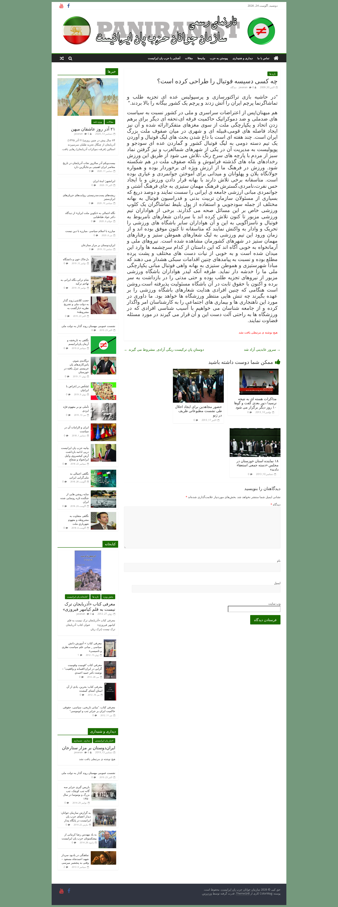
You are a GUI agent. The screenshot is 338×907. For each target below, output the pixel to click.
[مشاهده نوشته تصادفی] (62, 58)
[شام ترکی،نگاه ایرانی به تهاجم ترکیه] (103, 278)
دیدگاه (275, 504)
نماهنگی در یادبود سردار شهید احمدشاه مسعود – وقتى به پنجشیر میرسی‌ (75, 858)
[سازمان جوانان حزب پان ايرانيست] (276, 58)
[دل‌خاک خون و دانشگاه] (103, 257)
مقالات (189, 58)
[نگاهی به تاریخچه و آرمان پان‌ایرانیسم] (103, 338)
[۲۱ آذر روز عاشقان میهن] (88, 80)
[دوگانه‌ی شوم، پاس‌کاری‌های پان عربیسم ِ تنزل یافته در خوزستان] (103, 359)
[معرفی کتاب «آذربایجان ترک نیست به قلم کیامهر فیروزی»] (88, 553)
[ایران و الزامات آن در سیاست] (103, 425)
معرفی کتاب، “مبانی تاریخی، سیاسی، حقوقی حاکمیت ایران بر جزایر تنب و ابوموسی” (89, 709)
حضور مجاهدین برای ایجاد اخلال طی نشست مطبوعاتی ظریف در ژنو (198, 410)
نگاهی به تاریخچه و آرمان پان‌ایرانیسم (78, 342)
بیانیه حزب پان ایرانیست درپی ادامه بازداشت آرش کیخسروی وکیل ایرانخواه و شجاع (75, 453)
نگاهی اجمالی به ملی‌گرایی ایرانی (79, 475)
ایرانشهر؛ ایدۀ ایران (104, 181)
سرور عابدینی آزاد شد (262, 349)
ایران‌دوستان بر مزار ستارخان (98, 245)
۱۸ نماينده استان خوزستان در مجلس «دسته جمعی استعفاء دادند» (257, 465)
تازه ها (272, 73)
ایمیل (277, 583)
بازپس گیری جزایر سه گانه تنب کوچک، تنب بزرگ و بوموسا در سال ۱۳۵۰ (76, 792)
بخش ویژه (108, 596)
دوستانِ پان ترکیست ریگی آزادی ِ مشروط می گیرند (164, 349)
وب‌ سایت (274, 603)
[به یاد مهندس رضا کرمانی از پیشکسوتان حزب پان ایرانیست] (107, 833)
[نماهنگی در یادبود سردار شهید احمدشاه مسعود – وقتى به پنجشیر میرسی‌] (103, 853)
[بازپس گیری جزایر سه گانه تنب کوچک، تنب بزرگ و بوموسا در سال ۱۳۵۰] (104, 785)
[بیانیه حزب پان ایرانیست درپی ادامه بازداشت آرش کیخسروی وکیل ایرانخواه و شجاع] (103, 446)
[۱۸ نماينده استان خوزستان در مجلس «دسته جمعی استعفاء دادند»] (255, 430)
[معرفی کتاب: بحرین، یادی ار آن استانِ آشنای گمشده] (110, 685)
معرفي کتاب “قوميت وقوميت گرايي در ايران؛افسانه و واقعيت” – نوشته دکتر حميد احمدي (82, 668)
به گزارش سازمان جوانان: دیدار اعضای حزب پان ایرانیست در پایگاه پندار (76, 816)
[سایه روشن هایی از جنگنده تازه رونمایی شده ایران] (103, 492)
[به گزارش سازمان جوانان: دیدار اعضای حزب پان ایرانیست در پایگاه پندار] (104, 811)
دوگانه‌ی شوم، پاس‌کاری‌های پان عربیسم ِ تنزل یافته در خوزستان (76, 366)
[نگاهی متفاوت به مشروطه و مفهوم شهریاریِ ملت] (103, 514)
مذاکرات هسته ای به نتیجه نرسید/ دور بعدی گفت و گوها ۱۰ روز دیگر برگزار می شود (255, 403)
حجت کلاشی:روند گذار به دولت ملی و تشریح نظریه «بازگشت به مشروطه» (76, 306)
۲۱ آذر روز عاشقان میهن (93, 129)
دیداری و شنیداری (243, 58)
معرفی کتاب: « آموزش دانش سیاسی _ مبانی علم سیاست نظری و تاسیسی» (82, 647)
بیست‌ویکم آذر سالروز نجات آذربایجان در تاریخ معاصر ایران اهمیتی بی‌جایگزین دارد (89, 165)
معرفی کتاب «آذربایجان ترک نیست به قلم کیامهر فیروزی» (89, 606)
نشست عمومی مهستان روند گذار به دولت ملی (88, 326)
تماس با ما (263, 58)
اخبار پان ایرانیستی (104, 740)
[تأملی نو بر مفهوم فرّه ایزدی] (103, 405)
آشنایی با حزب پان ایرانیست (164, 58)
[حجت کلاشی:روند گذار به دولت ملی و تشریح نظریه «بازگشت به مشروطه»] (103, 298)
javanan (243, 87)
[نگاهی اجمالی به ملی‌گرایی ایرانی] (103, 472)
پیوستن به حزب (219, 58)
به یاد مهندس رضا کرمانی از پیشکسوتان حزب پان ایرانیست (79, 836)
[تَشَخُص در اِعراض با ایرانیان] (103, 384)
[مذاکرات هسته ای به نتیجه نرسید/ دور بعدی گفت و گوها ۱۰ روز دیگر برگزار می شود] (259, 371)
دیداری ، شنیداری (82, 740)
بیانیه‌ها (201, 58)
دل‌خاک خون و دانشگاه (76, 259)
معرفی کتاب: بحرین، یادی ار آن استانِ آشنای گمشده (84, 688)
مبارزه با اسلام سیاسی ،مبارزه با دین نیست (90, 231)
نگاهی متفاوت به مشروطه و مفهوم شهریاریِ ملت (78, 519)
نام (278, 561)
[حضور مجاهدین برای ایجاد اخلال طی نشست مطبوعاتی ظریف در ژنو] (198, 371)
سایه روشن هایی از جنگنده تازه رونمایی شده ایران (74, 498)
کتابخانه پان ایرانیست (77, 596)
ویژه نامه (97, 121)
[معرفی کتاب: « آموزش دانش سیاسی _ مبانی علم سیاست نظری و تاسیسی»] (110, 641)
